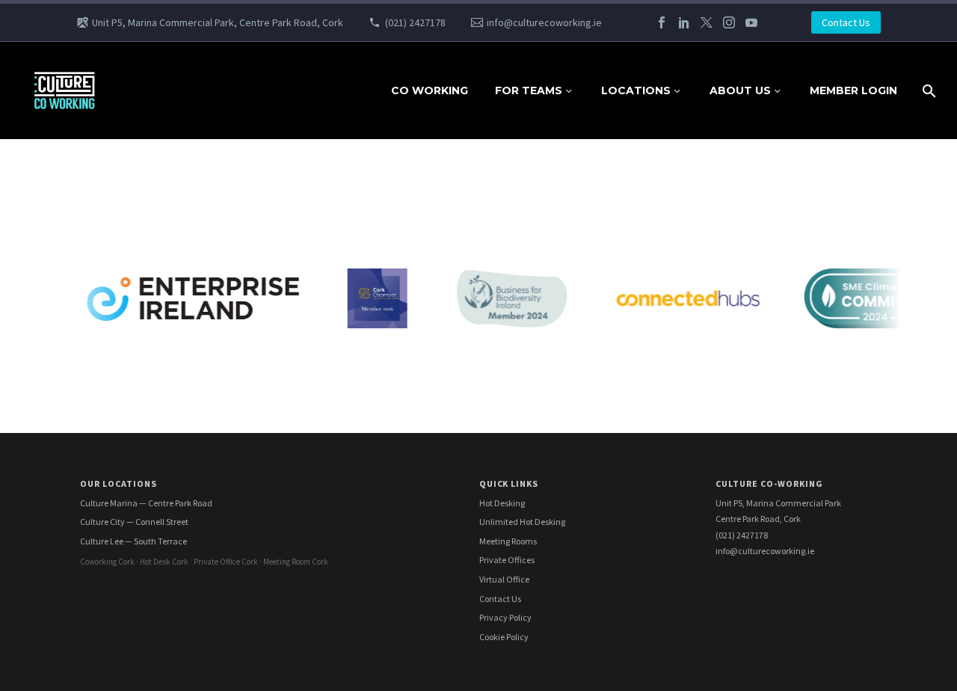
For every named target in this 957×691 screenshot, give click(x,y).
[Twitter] (706, 22)
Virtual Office (504, 579)
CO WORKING (429, 90)
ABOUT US (740, 90)
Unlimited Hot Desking (522, 521)
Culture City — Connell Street (134, 521)
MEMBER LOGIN (853, 90)
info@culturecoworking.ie (544, 22)
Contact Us (846, 22)
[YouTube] (751, 22)
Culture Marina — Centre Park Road (146, 503)
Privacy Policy (505, 617)
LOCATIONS (636, 90)
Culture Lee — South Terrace (133, 541)
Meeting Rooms (508, 541)
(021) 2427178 (415, 22)
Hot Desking (502, 503)
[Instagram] (729, 22)
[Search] (927, 91)
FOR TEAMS (528, 90)
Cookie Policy (504, 636)
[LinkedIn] (684, 22)
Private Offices (507, 559)
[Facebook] (661, 22)
